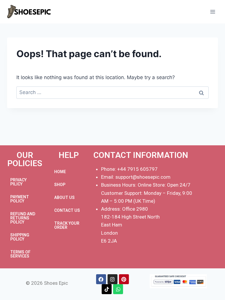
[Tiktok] (107, 289)
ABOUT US (64, 197)
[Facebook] (101, 279)
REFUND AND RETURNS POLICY (22, 218)
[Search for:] (112, 92)
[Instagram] (112, 279)
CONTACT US (67, 210)
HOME (60, 171)
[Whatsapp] (118, 289)
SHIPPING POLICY (19, 237)
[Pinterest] (124, 279)
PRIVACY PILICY (18, 182)
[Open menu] (212, 11)
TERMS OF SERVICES (20, 254)
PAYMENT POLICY (19, 199)
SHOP (59, 184)
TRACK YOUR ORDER (66, 225)
